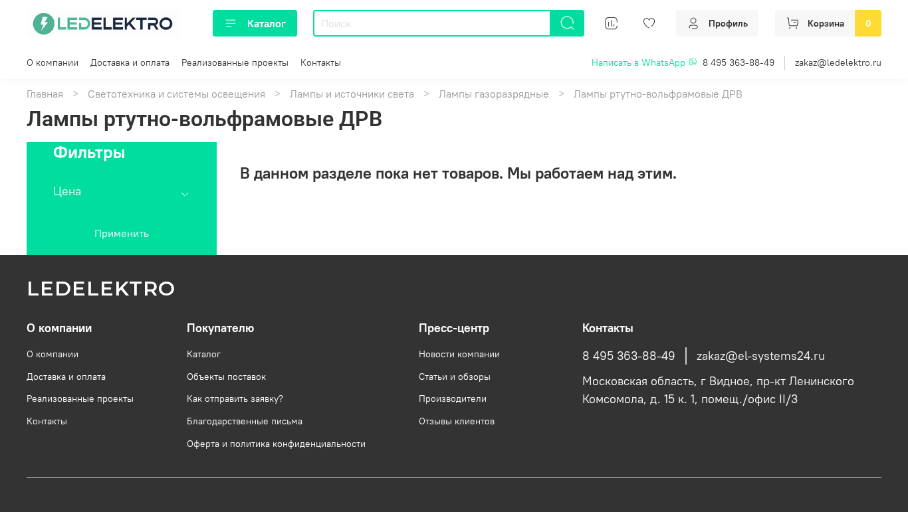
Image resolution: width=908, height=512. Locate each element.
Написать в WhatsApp (640, 62)
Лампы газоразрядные (494, 93)
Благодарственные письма (244, 421)
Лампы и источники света (352, 93)
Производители (453, 398)
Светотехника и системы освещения (176, 93)
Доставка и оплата (130, 62)
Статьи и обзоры (455, 377)
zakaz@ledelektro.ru (838, 62)
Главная (45, 93)
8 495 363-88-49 (738, 62)
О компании (52, 62)
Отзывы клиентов (457, 421)
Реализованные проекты (234, 62)
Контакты (320, 62)
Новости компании (459, 354)
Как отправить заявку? (235, 398)
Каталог (266, 23)
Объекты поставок (226, 377)
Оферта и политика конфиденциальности (276, 444)
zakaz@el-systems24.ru (761, 356)
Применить (121, 233)
